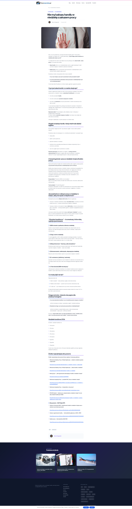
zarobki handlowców (84, 501)
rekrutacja (83, 496)
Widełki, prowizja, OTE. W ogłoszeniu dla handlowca (86, 470)
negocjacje (83, 494)
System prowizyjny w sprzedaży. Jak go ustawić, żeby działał (44, 470)
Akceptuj (86, 507)
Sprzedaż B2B (53, 7)
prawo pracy (54, 429)
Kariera (85, 467)
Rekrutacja (65, 493)
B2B (49, 429)
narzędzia (90, 491)
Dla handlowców (60, 467)
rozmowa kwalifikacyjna (90, 496)
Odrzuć (92, 507)
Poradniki (65, 467)
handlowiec (83, 489)
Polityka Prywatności (91, 505)
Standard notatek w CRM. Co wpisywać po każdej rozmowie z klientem (65, 470)
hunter (88, 489)
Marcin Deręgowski (57, 436)
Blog (49, 7)
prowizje (93, 494)
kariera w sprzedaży (84, 491)
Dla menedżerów (57, 7)
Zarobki (64, 496)
